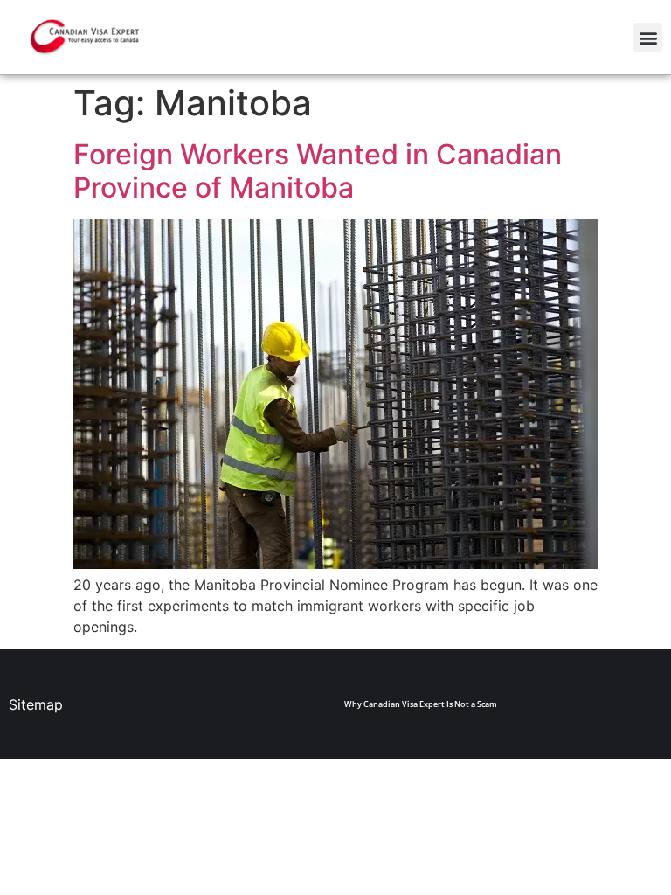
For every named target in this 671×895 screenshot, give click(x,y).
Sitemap (36, 704)
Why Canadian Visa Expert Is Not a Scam (420, 704)
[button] (647, 37)
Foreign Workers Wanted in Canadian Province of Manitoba (317, 171)
